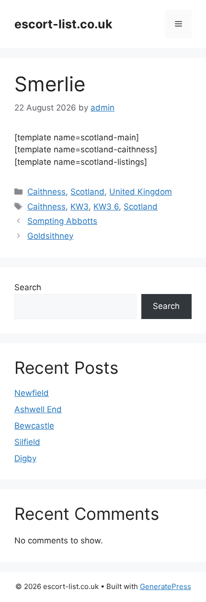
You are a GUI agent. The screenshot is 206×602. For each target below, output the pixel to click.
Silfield (27, 442)
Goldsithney (50, 236)
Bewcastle (34, 425)
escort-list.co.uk (63, 24)
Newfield (31, 393)
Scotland (87, 192)
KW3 (79, 206)
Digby (25, 458)
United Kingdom (140, 192)
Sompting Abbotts (62, 221)
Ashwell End (38, 409)
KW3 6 (106, 206)
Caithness (46, 192)
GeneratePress (165, 586)
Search (27, 287)
